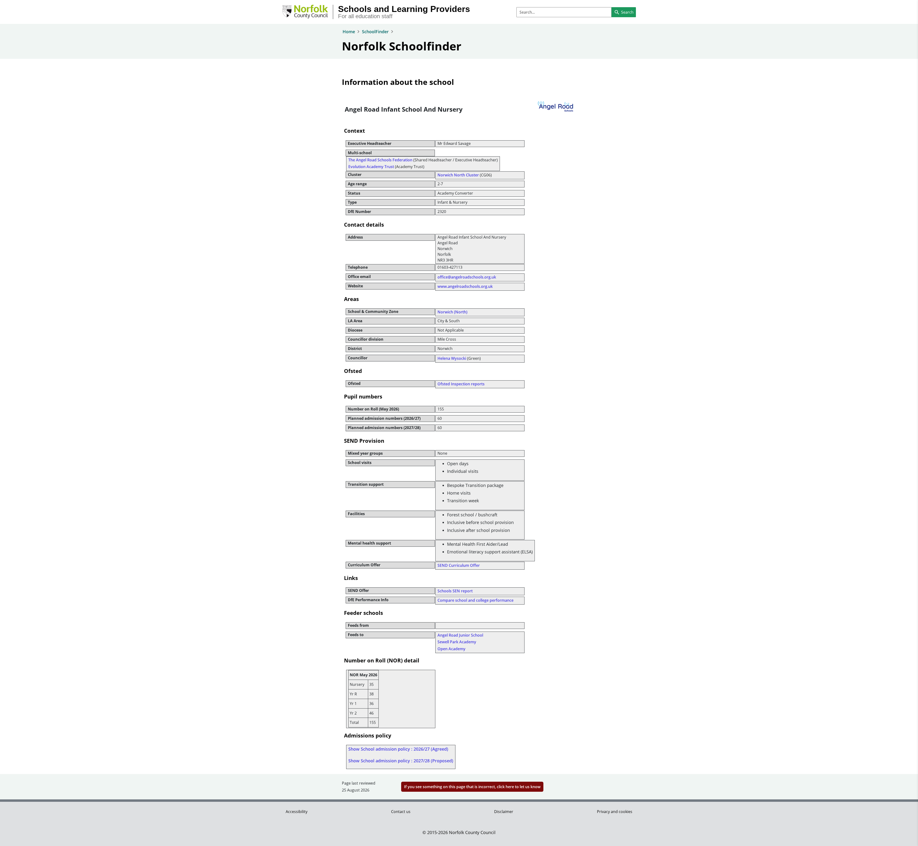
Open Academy (451, 648)
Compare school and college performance (475, 600)
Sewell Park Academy (456, 641)
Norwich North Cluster (458, 175)
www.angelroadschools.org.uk (465, 286)
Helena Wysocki (451, 358)
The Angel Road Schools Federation (380, 160)
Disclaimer (503, 811)
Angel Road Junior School (460, 635)
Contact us (400, 811)
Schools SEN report (455, 591)
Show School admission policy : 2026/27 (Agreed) (398, 749)
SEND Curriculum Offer (458, 565)
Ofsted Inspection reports (461, 384)
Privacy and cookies (614, 811)
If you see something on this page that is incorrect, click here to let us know (472, 786)
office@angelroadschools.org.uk (466, 277)
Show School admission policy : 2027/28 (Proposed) (400, 761)
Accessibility (296, 811)
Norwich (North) (452, 312)
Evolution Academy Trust (371, 166)
